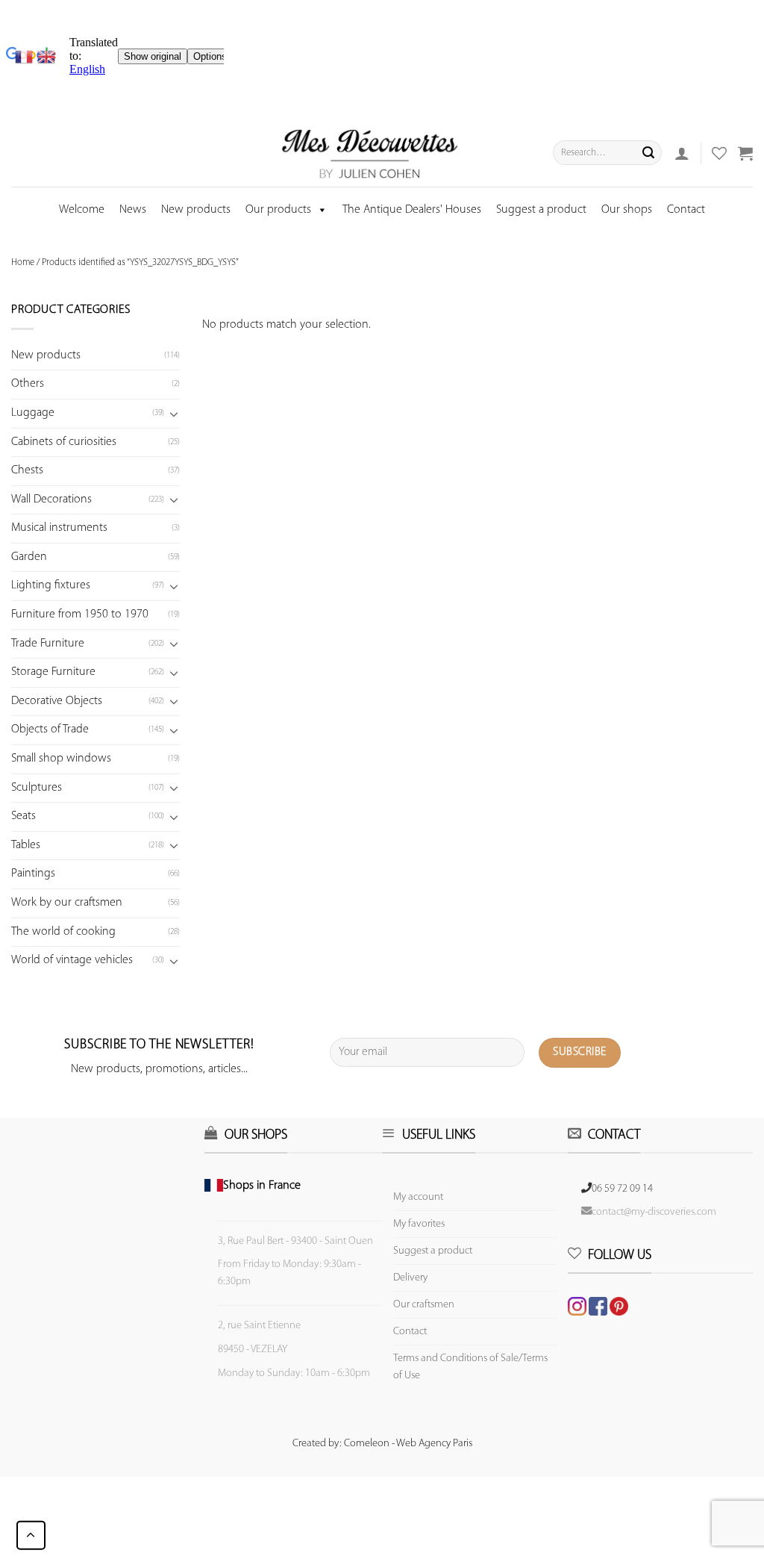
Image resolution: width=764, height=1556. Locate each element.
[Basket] (745, 153)
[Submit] (648, 153)
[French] (26, 57)
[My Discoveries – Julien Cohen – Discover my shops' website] (370, 153)
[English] (46, 57)
